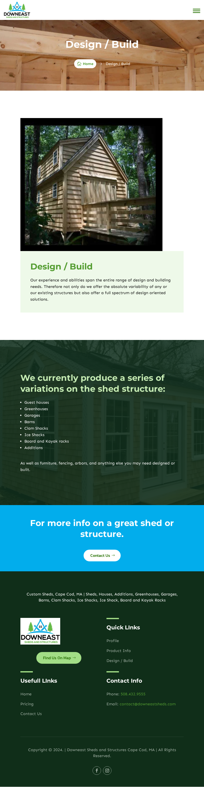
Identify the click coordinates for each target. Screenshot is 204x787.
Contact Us (100, 555)
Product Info (118, 650)
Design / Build (119, 660)
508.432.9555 (133, 694)
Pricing (27, 704)
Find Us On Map (57, 658)
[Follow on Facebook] (97, 770)
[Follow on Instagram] (107, 770)
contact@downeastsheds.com (148, 704)
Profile (112, 640)
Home (26, 694)
